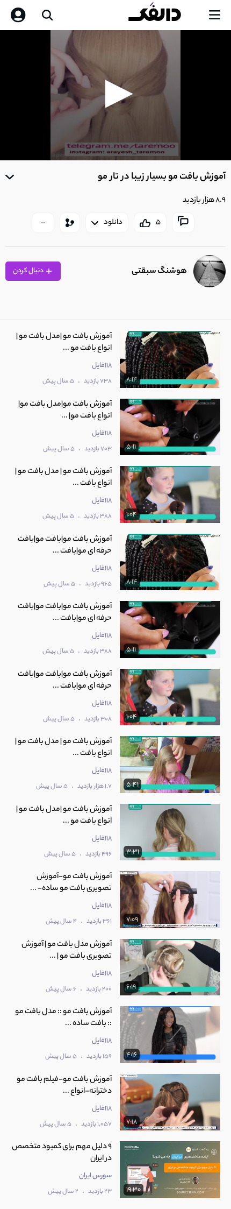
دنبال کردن (29, 271)
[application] (115, 95)
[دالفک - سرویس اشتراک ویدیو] (163, 15)
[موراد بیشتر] (43, 223)
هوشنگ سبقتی (159, 271)
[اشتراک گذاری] (70, 223)
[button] (115, 94)
